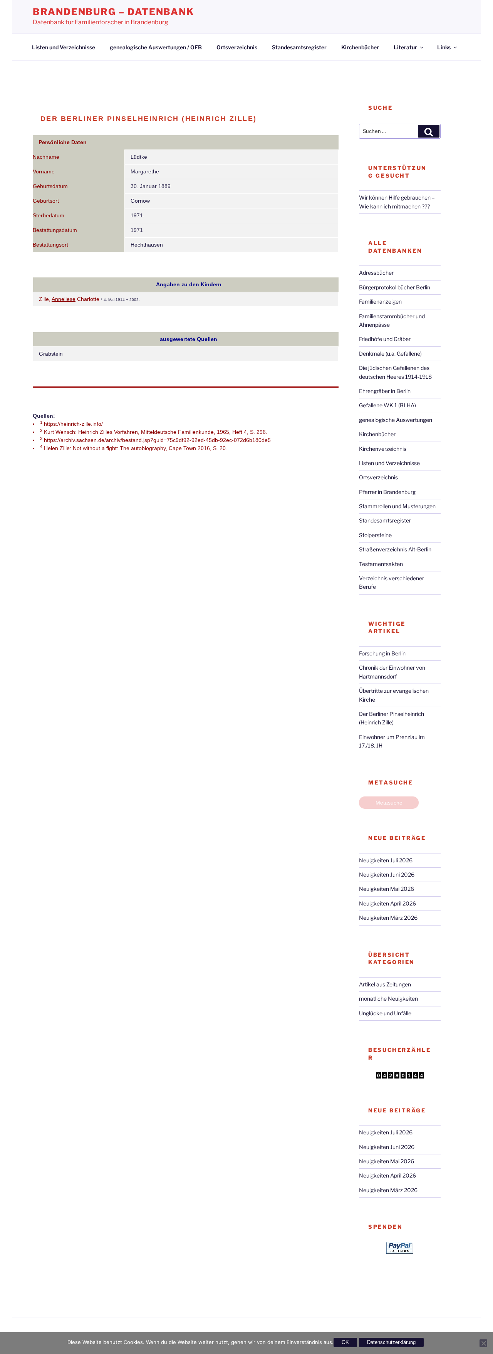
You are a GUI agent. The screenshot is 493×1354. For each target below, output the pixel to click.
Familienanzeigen (380, 301)
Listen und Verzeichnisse (63, 47)
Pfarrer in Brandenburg (387, 492)
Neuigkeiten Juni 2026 (386, 874)
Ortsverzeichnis (236, 47)
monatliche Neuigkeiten (388, 998)
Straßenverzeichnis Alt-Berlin (395, 549)
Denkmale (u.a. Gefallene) (390, 353)
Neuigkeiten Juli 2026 (386, 860)
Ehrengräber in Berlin (385, 391)
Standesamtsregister (299, 47)
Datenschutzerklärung (391, 1342)
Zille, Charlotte (70, 299)
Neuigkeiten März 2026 (388, 917)
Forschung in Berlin (382, 653)
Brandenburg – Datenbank (113, 11)
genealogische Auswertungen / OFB (156, 47)
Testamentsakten (381, 564)
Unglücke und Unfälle (385, 1013)
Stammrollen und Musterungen (397, 506)
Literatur (405, 47)
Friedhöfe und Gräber (385, 339)
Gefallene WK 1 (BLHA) (387, 405)
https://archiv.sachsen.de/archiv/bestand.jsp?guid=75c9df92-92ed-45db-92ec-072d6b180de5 (157, 440)
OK (345, 1342)
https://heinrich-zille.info (72, 424)
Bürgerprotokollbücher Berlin (394, 287)
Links (444, 47)
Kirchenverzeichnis (382, 448)
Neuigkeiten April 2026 (387, 903)
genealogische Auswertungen (395, 420)
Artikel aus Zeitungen (385, 984)
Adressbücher (376, 272)
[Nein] (483, 1343)
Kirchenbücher (360, 47)
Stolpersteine (375, 535)
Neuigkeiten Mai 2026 (386, 888)
